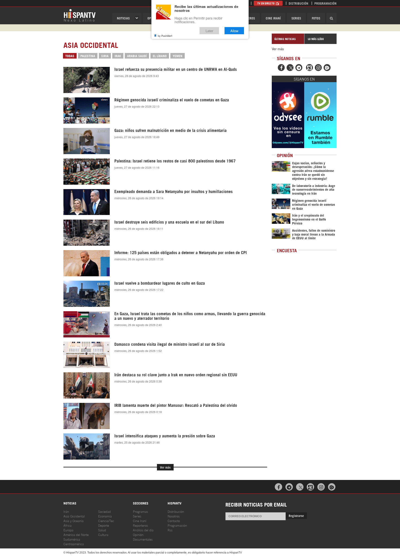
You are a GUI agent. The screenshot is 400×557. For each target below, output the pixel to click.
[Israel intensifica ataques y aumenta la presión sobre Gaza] (86, 446)
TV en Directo (266, 3)
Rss (170, 530)
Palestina (87, 55)
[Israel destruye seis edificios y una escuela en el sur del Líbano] (86, 233)
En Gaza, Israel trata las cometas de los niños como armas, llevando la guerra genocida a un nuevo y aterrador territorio (189, 315)
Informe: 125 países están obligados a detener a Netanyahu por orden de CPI (180, 252)
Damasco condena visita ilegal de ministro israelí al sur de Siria (169, 344)
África (67, 525)
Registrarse (296, 515)
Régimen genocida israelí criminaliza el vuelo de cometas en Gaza (171, 99)
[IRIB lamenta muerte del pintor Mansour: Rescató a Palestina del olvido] (86, 416)
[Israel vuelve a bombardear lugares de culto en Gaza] (86, 294)
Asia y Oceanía (73, 520)
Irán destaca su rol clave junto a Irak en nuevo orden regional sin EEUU (175, 374)
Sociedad (104, 511)
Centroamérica (73, 544)
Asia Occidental (74, 516)
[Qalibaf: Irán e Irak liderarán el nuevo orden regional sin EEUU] (86, 385)
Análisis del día (143, 530)
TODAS (69, 55)
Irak (118, 55)
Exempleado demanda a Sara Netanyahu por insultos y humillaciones (173, 191)
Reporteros (140, 525)
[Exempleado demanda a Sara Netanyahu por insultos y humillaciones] (86, 202)
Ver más (165, 467)
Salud (102, 530)
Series (296, 18)
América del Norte (76, 534)
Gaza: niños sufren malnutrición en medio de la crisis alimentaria (170, 130)
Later (209, 30)
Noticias (123, 18)
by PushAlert (165, 35)
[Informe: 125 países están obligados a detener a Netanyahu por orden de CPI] (86, 263)
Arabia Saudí (137, 55)
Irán (66, 511)
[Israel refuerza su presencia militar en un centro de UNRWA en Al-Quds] (86, 80)
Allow (234, 30)
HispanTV (79, 15)
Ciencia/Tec (106, 520)
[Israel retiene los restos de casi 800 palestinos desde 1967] (86, 171)
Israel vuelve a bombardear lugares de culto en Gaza (159, 283)
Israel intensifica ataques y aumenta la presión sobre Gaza (164, 435)
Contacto (174, 520)
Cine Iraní (273, 18)
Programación (325, 3)
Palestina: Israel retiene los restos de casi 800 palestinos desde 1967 (175, 160)
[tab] (288, 39)
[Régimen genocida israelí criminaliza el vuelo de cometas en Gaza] (86, 110)
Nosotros (174, 516)
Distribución (298, 3)
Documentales (143, 539)
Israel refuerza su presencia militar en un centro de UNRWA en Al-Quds (175, 69)
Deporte (103, 525)
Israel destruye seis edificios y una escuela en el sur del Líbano (169, 222)
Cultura (103, 534)
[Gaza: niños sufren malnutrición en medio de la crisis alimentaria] (86, 141)
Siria (105, 55)
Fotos (316, 18)
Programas (140, 511)
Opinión (138, 534)
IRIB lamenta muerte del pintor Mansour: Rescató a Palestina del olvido (175, 405)
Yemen (177, 55)
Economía (105, 516)
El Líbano (160, 55)
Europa (68, 530)
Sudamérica (71, 539)
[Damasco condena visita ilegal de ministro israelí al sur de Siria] (86, 355)
